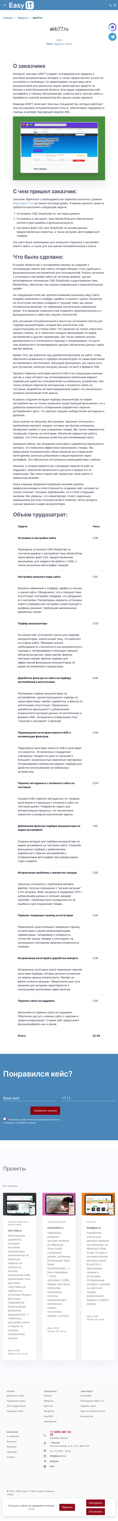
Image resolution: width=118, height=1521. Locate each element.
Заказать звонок (59, 1437)
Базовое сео (87, 1416)
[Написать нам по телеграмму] (112, 37)
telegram (54, 1461)
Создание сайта (15, 1411)
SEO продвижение (16, 1406)
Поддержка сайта (16, 1401)
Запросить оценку (45, 1110)
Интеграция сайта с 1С (92, 1401)
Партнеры (12, 1452)
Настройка (86, 1395)
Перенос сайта (88, 1406)
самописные (50, 1421)
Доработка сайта (15, 1395)
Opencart (48, 1406)
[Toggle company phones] (110, 5)
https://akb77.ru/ (23, 203)
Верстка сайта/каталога (93, 1411)
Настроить (95, 1502)
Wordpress (49, 1411)
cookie (31, 1509)
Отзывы (11, 1457)
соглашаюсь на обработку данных (19, 1123)
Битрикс (48, 1395)
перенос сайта (62, 43)
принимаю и (31, 1121)
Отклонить (95, 1511)
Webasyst (48, 1401)
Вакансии (12, 1446)
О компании (13, 1436)
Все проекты (10, 1185)
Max (52, 1466)
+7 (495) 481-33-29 (61, 1433)
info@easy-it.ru (58, 1456)
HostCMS (48, 1416)
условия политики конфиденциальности (38, 1119)
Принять (67, 1507)
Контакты (11, 1441)
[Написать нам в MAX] (112, 27)
